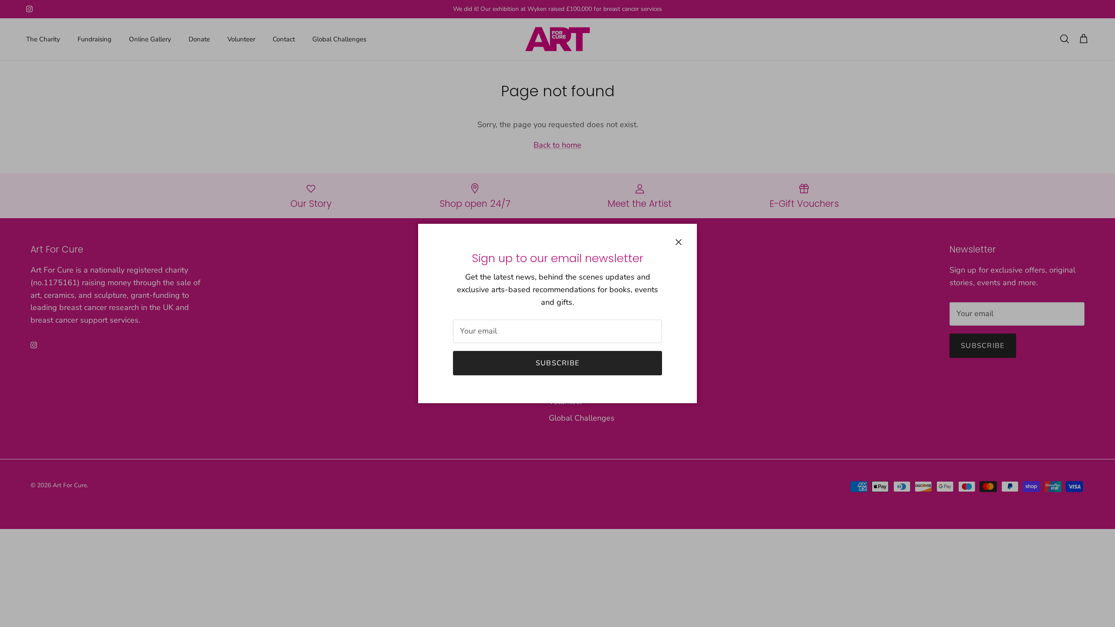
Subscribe (558, 363)
